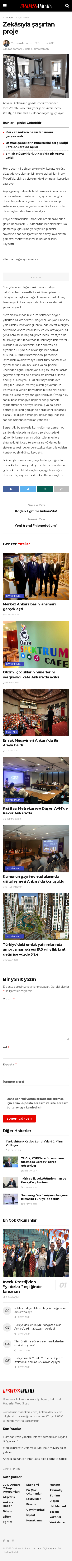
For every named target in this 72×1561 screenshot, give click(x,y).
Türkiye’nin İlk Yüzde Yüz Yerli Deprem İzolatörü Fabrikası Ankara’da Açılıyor (38, 1360)
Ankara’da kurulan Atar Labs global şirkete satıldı (35, 1459)
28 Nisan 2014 (30, 1171)
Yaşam (54, 1511)
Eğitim (7, 1522)
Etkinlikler (33, 1499)
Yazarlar (55, 1517)
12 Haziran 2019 (13, 887)
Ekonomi (11, 732)
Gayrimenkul (23, 17)
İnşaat (30, 1515)
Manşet (55, 1484)
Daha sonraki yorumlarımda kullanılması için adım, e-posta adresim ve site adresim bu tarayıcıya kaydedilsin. (37, 1103)
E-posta (10, 1064)
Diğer (7, 1516)
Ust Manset (58, 1506)
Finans (31, 1504)
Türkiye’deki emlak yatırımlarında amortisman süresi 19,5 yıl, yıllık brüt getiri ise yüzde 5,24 (34, 949)
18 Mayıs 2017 (30, 1204)
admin (23, 43)
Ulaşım (54, 1501)
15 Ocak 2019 (11, 960)
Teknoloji (56, 1490)
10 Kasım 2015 (30, 1187)
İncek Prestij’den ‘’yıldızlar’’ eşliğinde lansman (22, 1287)
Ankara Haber (8, 1504)
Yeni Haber (57, 1522)
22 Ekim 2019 (11, 750)
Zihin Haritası (11, 1469)
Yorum (9, 999)
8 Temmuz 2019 (13, 819)
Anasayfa (8, 17)
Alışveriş (9, 1497)
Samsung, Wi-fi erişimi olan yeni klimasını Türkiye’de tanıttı (44, 1197)
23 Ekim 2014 (14, 1150)
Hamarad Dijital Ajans (44, 1548)
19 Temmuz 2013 (44, 43)
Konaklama (34, 1520)
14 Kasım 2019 (12, 614)
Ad (6, 1047)
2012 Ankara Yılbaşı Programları (11, 1488)
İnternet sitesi (13, 1081)
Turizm (55, 1495)
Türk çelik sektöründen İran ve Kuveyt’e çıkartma (43, 1180)
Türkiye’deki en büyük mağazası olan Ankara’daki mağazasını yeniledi (37, 1327)
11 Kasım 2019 (11, 682)
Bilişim (7, 1511)
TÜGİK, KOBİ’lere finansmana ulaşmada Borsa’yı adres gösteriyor (42, 1161)
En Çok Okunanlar (34, 1491)
